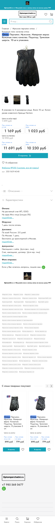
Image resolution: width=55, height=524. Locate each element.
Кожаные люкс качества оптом (15, 31)
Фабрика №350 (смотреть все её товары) (20, 167)
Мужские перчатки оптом (24, 28)
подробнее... (8, 217)
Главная (5, 28)
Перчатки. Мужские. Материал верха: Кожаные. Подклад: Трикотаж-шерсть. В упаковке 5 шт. (13, 422)
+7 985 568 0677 (12, 485)
